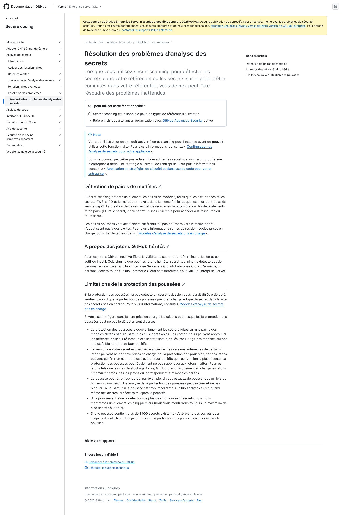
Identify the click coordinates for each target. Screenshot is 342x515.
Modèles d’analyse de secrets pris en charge (172, 233)
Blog (199, 500)
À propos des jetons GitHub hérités (125, 246)
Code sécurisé (94, 42)
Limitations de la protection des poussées (132, 284)
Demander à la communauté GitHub (111, 462)
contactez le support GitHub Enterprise (147, 30)
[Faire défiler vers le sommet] (333, 506)
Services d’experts (182, 500)
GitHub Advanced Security (183, 120)
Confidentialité (135, 500)
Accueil (14, 18)
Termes (118, 500)
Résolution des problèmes (152, 42)
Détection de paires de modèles (121, 186)
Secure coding (19, 26)
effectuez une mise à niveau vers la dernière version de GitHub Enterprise (258, 25)
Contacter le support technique (108, 467)
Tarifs (162, 500)
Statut (152, 500)
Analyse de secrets (119, 42)
